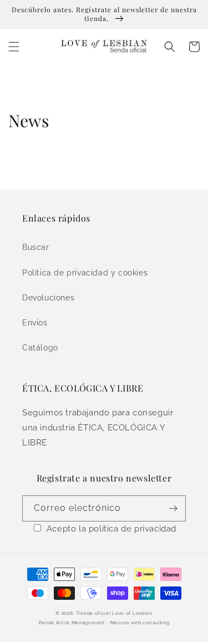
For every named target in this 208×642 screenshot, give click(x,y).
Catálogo (40, 347)
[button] (14, 46)
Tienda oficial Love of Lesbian (114, 613)
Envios (35, 322)
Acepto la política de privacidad (111, 529)
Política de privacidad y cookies (85, 272)
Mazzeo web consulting (140, 622)
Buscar (35, 247)
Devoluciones (48, 297)
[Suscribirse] (173, 508)
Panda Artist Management (72, 622)
